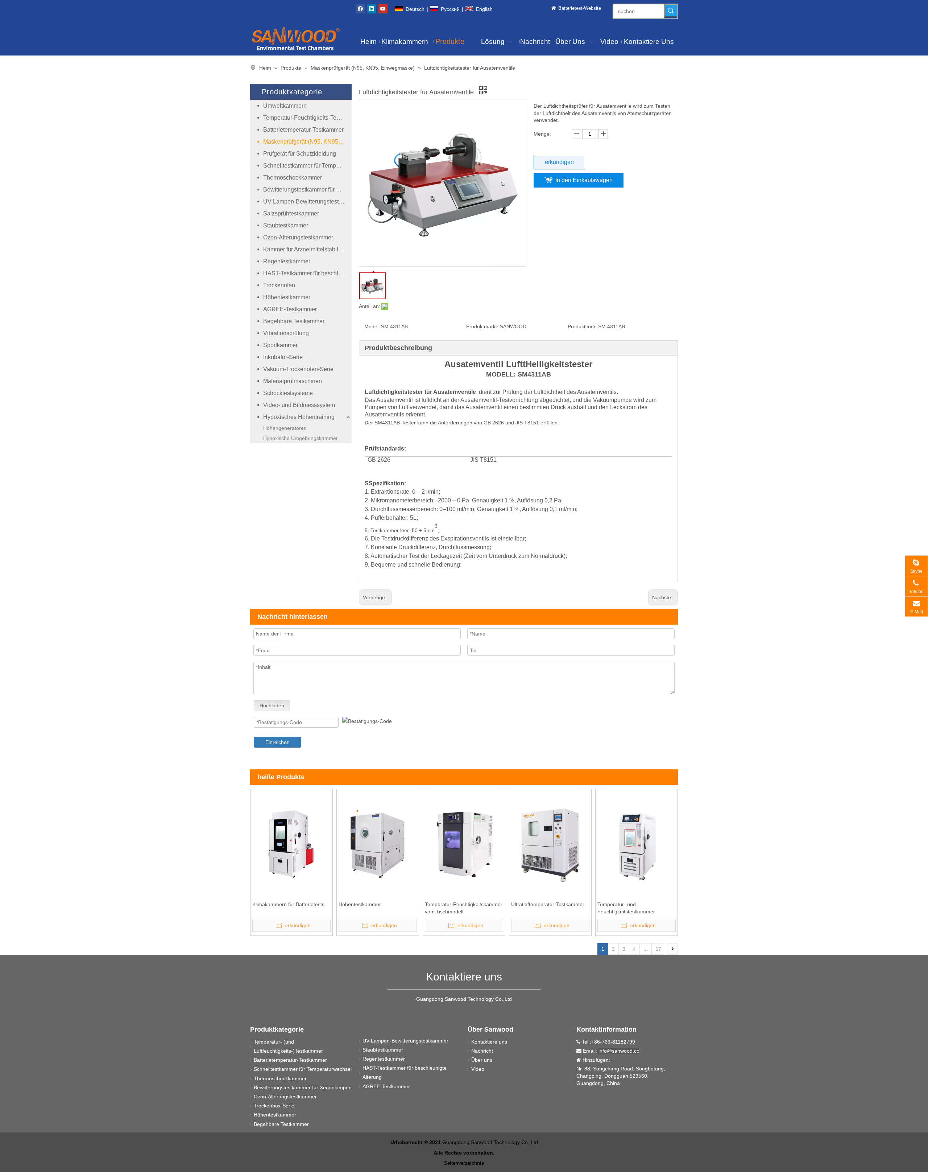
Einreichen (277, 742)
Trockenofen (279, 285)
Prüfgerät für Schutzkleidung (299, 154)
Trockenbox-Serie (274, 1106)
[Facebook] (360, 8)
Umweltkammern (285, 106)
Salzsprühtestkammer (291, 213)
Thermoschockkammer (292, 177)
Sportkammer (280, 345)
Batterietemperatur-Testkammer (303, 130)
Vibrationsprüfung (286, 333)
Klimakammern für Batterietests (288, 904)
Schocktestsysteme (288, 393)
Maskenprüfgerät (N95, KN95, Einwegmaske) (307, 142)
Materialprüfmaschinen (292, 381)
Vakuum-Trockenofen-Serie (298, 369)
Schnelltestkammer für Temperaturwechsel (307, 166)
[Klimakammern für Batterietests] (291, 843)
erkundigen (559, 162)
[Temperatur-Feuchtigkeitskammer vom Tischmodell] (464, 843)
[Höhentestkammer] (378, 843)
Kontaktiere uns (489, 1042)
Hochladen (272, 705)
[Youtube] (383, 8)
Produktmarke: (483, 326)
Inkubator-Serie (283, 357)
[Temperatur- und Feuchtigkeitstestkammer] (636, 843)
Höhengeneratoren (285, 428)
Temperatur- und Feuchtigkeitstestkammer (626, 907)
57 (658, 949)
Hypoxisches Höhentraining (299, 417)
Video (477, 1069)
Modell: (372, 326)
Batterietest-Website (579, 8)
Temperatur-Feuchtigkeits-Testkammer (307, 118)
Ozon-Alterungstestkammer (298, 237)
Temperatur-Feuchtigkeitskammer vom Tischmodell (463, 907)
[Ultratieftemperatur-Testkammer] (550, 843)
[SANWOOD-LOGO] (295, 38)
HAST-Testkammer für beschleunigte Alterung (307, 273)
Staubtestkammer (285, 225)
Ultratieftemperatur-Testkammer (547, 904)
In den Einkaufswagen (584, 180)
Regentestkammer (286, 261)
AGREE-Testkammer (290, 309)
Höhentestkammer (286, 297)
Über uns (481, 1060)
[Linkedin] (371, 8)
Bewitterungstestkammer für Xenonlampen (307, 189)
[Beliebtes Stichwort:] (671, 10)
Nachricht (482, 1051)
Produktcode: (583, 326)
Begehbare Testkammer (293, 321)
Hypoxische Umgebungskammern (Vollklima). (307, 438)
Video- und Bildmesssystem (299, 405)
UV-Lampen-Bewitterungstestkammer (307, 201)
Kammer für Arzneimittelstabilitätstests (307, 249)
